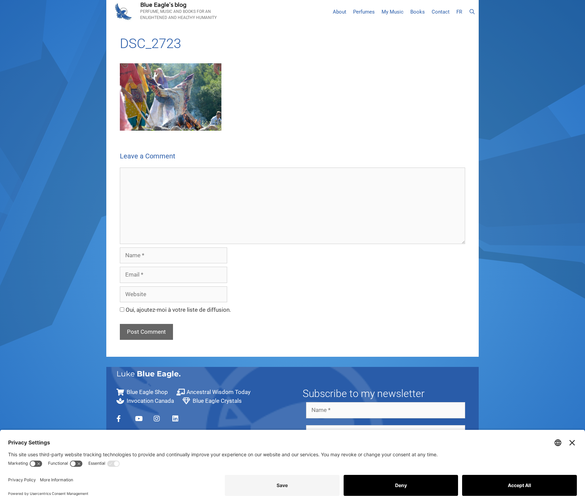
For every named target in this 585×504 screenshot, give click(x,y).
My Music (393, 12)
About (339, 12)
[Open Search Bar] (472, 12)
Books (417, 12)
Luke (148, 373)
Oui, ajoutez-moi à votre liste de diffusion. (177, 309)
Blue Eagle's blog (163, 4)
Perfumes (364, 12)
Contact (441, 12)
